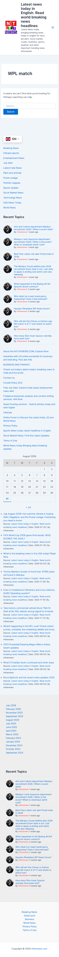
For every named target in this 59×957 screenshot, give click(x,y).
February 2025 (13, 738)
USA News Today (12, 202)
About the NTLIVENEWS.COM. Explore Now (26, 351)
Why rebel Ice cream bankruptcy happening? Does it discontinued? (30, 297)
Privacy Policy (10, 425)
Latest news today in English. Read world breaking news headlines (33, 15)
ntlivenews (22, 232)
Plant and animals (12, 173)
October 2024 (13, 749)
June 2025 (11, 727)
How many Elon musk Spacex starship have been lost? (30, 881)
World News (9, 207)
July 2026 (11, 705)
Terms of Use (10, 440)
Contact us (9, 377)
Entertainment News (13, 158)
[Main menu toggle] (53, 27)
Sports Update (10, 187)
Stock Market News (13, 192)
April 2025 (11, 730)
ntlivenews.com (39, 948)
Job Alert (8, 163)
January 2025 (13, 741)
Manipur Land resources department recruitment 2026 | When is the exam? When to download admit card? (33, 242)
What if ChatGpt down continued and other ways (28, 662)
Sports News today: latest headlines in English (27, 430)
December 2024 (14, 745)
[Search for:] (29, 106)
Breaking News (11, 148)
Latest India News (12, 168)
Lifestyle (7, 412)
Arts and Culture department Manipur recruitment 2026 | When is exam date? (33, 228)
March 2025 (12, 734)
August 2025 (12, 720)
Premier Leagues (11, 182)
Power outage (10, 178)
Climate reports (11, 153)
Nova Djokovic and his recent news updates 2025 (29, 677)
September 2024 (14, 752)
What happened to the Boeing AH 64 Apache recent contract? (32, 285)
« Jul (28, 507)
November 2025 (14, 712)
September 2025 (14, 716)
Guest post (29, 915)
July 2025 (11, 723)
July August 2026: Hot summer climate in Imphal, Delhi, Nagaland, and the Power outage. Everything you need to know (29, 517)
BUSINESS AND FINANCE (16, 364)
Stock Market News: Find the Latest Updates (26, 435)
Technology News (12, 197)
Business (29, 919)
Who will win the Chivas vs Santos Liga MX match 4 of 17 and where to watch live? (33, 324)
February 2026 (13, 709)
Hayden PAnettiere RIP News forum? (32, 308)
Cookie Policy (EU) (12, 382)
